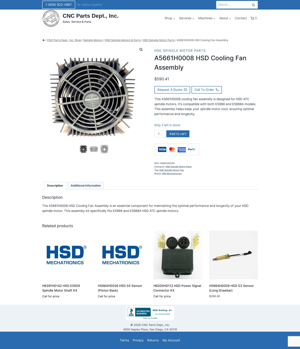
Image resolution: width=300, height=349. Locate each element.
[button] (141, 50)
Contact (241, 18)
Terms (124, 340)
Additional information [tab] (86, 185)
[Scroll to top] (9, 338)
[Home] (43, 40)
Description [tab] (55, 185)
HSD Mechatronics (172, 173)
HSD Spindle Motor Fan (171, 170)
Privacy (138, 340)
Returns (153, 340)
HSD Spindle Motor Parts (180, 50)
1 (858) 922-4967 (59, 4)
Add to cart (177, 134)
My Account (171, 340)
